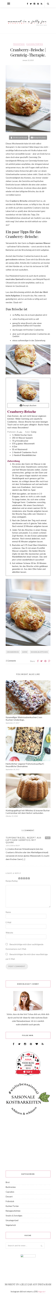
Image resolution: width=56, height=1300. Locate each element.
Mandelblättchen (39, 652)
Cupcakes (10, 1192)
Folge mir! (42, 1292)
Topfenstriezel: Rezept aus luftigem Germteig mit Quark (23, 840)
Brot (8, 1182)
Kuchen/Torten (34, 44)
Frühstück (19, 44)
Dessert (9, 1196)
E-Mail (8, 922)
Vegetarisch (11, 1225)
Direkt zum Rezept (20, 137)
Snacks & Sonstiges (14, 1215)
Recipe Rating (11, 881)
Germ (24, 652)
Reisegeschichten (13, 1211)
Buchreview (11, 1187)
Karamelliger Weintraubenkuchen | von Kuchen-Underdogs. (24, 718)
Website (9, 932)
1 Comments (11, 661)
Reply (48, 838)
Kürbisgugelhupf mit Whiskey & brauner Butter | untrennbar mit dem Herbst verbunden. (28, 811)
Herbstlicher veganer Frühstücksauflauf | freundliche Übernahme (25, 765)
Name (8, 912)
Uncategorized (12, 1220)
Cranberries (13, 652)
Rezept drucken (39, 137)
